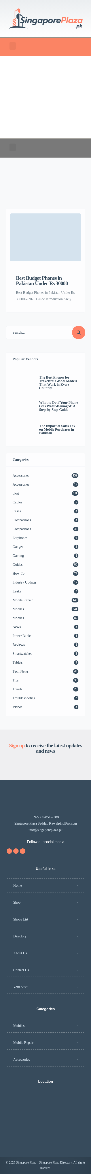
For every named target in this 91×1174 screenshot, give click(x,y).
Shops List (20, 919)
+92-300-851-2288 (45, 817)
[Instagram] (9, 851)
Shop (17, 902)
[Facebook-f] (16, 851)
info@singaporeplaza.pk (45, 830)
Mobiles (19, 1026)
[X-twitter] (22, 851)
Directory (20, 936)
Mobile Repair (23, 1042)
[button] (12, 46)
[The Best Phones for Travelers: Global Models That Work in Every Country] (22, 383)
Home (17, 885)
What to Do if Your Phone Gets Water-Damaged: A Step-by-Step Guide (58, 406)
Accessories (21, 1059)
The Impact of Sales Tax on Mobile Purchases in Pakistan (57, 429)
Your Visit (20, 987)
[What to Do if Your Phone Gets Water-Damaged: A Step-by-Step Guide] (22, 406)
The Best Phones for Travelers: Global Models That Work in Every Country (58, 383)
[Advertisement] (45, 97)
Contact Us (21, 970)
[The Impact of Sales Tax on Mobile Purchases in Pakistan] (22, 430)
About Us (20, 953)
